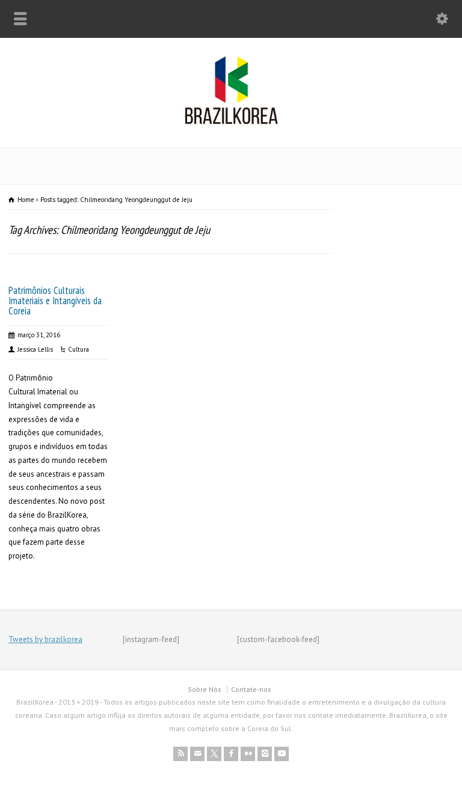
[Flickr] (248, 754)
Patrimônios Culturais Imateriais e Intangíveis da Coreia (55, 300)
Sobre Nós (204, 689)
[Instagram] (264, 754)
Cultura (78, 349)
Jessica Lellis (35, 349)
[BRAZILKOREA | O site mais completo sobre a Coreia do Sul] (231, 122)
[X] (214, 754)
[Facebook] (231, 754)
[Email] (197, 754)
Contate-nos (251, 689)
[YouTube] (281, 754)
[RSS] (180, 754)
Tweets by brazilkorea (45, 639)
